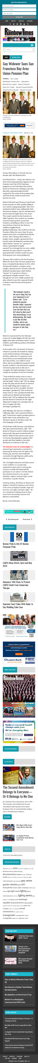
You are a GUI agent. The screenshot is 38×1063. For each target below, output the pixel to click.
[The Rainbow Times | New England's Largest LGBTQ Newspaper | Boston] (19, 32)
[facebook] (10, 24)
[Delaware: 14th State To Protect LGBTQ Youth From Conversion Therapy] (19, 579)
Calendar (14, 1058)
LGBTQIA (15, 896)
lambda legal (32, 887)
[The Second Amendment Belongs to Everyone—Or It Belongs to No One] (19, 783)
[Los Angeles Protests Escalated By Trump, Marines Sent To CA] (9, 840)
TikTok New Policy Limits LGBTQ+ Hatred (25, 937)
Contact (13, 21)
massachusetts (17, 902)
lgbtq (23, 891)
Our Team (7, 1058)
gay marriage (17, 881)
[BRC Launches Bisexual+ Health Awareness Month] (10, 963)
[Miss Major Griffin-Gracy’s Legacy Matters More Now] (9, 829)
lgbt (9, 891)
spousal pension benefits (24, 87)
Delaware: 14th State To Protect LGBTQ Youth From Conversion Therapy (16, 585)
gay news (26, 880)
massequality (28, 903)
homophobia (7, 887)
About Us (26, 1056)
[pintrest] (17, 24)
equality (24, 874)
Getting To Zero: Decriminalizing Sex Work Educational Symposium (24, 949)
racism (21, 905)
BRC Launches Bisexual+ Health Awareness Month (25, 961)
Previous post (13, 519)
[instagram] (20, 24)
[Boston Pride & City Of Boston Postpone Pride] (19, 540)
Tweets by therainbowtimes (12, 855)
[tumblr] (27, 24)
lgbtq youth (14, 899)
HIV (23, 884)
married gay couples (10, 84)
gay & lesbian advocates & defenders (19, 877)
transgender (9, 915)
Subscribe (30, 21)
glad (19, 885)
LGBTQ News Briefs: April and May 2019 (17, 564)
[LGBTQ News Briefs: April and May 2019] (19, 560)
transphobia (7, 918)
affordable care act (7, 868)
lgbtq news (25, 81)
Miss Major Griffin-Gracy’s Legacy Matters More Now (24, 826)
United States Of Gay (24, 994)
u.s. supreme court (22, 918)
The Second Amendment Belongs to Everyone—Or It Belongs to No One (18, 792)
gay (9, 877)
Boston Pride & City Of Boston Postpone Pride (16, 545)
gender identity (10, 884)
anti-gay (31, 868)
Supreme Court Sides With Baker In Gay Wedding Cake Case (18, 605)
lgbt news (15, 891)
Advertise (21, 21)
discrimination (10, 874)
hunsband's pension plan (11, 81)
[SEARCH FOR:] (19, 49)
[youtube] (24, 24)
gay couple (14, 79)
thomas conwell (25, 90)
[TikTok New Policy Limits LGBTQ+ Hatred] (10, 940)
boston (5, 871)
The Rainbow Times (16, 133)
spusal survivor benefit (11, 90)
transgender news (22, 915)
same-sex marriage (14, 908)
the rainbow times (18, 912)
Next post (26, 519)
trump (13, 918)
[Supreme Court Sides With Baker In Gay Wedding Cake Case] (19, 601)
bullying (19, 871)
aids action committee (23, 868)
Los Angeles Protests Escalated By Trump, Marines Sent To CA (25, 838)
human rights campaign (20, 888)
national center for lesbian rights (11, 905)
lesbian (5, 891)
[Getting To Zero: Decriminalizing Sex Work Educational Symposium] (10, 951)
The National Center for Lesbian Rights (16, 447)
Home (6, 21)
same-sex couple (9, 87)
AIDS (15, 868)
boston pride (12, 871)
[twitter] (13, 24)
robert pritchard (23, 84)
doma (19, 874)
